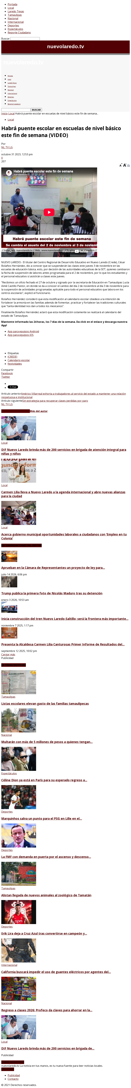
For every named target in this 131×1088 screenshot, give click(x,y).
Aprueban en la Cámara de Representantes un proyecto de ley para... (53, 568)
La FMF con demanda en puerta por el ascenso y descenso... (46, 857)
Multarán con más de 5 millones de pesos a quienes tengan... (47, 742)
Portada (12, 4)
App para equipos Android (23, 331)
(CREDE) (12, 356)
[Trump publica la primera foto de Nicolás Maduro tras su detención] (9, 586)
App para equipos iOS (21, 335)
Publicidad (14, 1075)
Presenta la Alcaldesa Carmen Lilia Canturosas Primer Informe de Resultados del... (63, 644)
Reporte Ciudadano (19, 32)
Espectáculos (15, 29)
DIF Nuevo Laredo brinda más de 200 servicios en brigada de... (47, 1048)
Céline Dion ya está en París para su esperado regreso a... (44, 780)
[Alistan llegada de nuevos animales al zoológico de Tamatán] (18, 885)
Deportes (13, 25)
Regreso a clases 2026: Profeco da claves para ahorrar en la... (46, 1010)
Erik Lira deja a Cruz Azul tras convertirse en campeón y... (44, 933)
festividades (15, 363)
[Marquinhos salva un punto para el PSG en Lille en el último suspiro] (18, 808)
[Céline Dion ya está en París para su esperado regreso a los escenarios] (18, 770)
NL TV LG (7, 147)
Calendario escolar (19, 360)
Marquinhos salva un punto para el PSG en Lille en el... (41, 818)
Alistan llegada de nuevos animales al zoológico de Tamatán (46, 895)
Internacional (16, 22)
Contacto (13, 1079)
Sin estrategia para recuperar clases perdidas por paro (55, 400)
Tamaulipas (15, 15)
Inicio (4, 113)
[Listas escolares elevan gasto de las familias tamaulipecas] (18, 693)
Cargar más (8, 654)
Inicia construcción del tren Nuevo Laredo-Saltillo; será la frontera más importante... (64, 619)
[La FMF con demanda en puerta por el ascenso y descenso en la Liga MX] (18, 846)
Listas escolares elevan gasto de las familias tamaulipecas (45, 704)
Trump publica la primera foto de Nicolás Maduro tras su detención (51, 593)
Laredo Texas (16, 11)
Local (11, 8)
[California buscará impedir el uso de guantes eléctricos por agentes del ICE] (18, 961)
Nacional (13, 18)
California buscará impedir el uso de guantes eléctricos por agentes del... (56, 972)
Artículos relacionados (15, 411)
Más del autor (39, 411)
